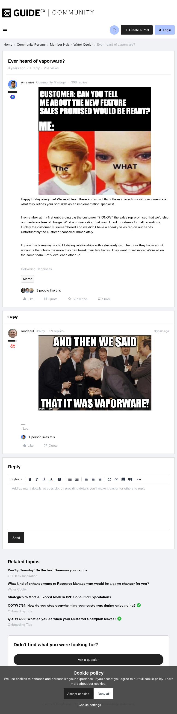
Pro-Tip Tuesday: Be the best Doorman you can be (47, 570)
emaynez (27, 82)
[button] (5, 31)
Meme (27, 279)
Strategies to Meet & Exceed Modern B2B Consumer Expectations (59, 597)
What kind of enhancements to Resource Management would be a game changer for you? (78, 583)
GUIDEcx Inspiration (22, 576)
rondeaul (27, 331)
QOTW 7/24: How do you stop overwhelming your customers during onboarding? (72, 605)
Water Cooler (83, 44)
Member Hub (59, 44)
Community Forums (31, 44)
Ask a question (88, 659)
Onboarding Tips (20, 611)
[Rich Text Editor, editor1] (88, 507)
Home (8, 44)
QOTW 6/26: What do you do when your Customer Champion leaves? (62, 619)
